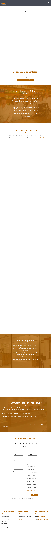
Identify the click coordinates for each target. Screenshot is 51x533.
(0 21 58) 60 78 (41, 516)
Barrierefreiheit (21, 518)
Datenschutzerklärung (31, 490)
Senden (35, 494)
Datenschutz (21, 519)
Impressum (20, 521)
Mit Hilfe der (27, 111)
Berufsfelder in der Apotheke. (38, 137)
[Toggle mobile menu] (49, 2)
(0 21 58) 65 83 (40, 518)
